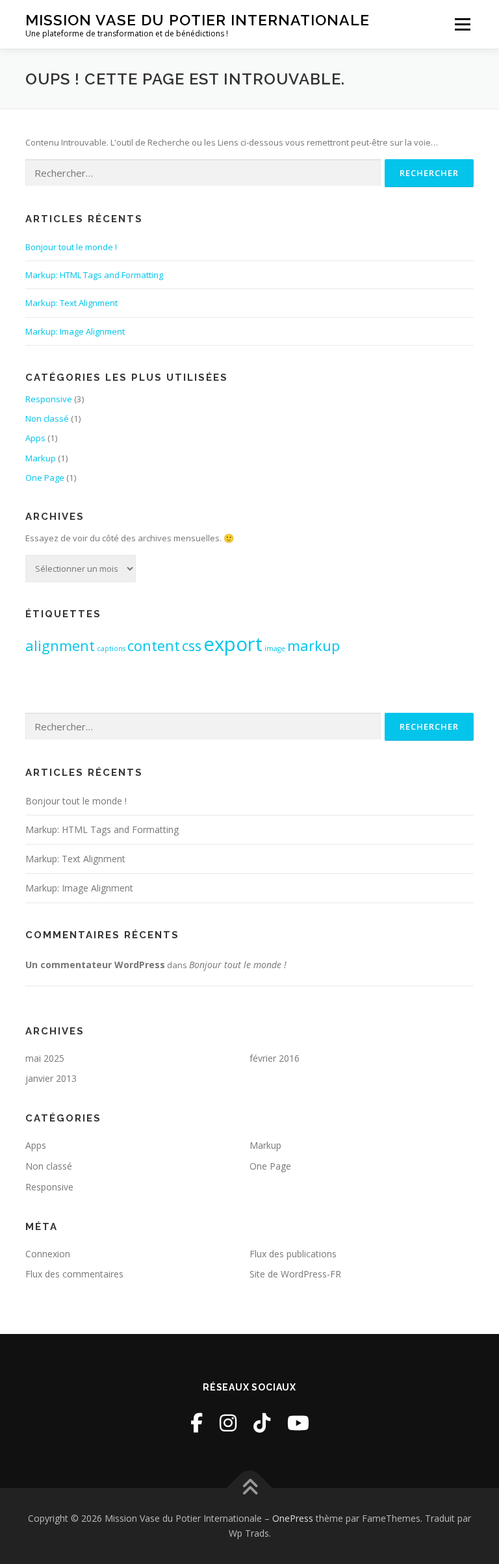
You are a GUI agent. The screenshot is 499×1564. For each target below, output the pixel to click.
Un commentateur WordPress (95, 964)
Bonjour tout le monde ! (71, 247)
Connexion (47, 1254)
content (153, 645)
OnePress (292, 1518)
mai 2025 (44, 1058)
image (274, 648)
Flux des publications (293, 1254)
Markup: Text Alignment (71, 303)
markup (313, 645)
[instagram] (228, 1422)
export (232, 644)
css (191, 645)
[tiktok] (261, 1422)
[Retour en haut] (250, 1488)
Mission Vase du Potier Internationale (197, 20)
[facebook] (196, 1422)
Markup (40, 458)
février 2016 (275, 1058)
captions (111, 648)
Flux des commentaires (74, 1274)
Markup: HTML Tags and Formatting (94, 275)
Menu (462, 24)
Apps (35, 438)
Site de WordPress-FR (295, 1274)
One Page (44, 477)
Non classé (47, 418)
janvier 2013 (51, 1078)
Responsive (48, 399)
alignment (60, 645)
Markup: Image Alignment (75, 331)
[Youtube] (298, 1422)
